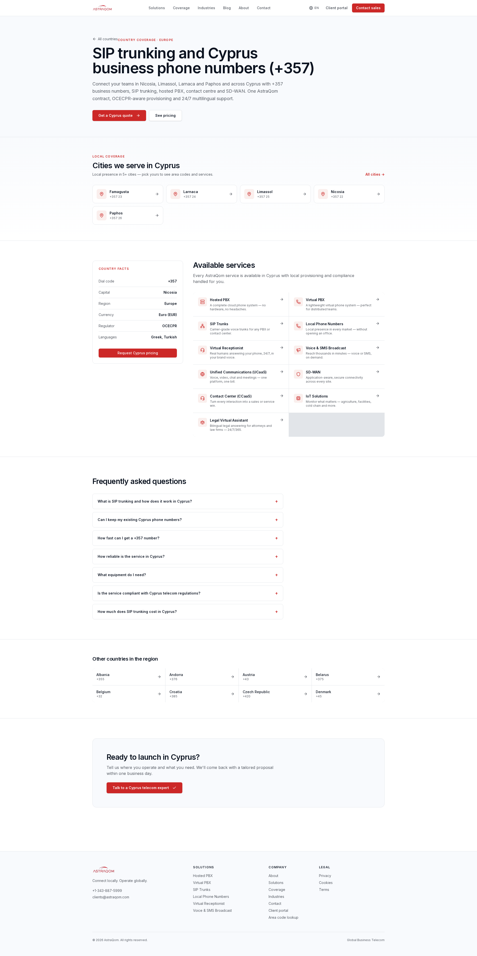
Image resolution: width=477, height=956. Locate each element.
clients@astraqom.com (110, 897)
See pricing (165, 115)
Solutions (157, 8)
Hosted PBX (203, 876)
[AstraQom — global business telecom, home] (102, 8)
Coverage (181, 8)
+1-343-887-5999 (107, 890)
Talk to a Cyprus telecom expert (141, 788)
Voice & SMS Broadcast (212, 910)
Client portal (337, 8)
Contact (264, 8)
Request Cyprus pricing (138, 353)
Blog (227, 8)
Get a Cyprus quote (115, 115)
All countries (108, 39)
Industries (206, 8)
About (244, 8)
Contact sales (368, 8)
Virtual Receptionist (209, 903)
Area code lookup (283, 917)
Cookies (326, 882)
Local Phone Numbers (211, 896)
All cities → (375, 174)
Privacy (325, 876)
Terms (324, 889)
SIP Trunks (201, 889)
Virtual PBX (202, 882)
